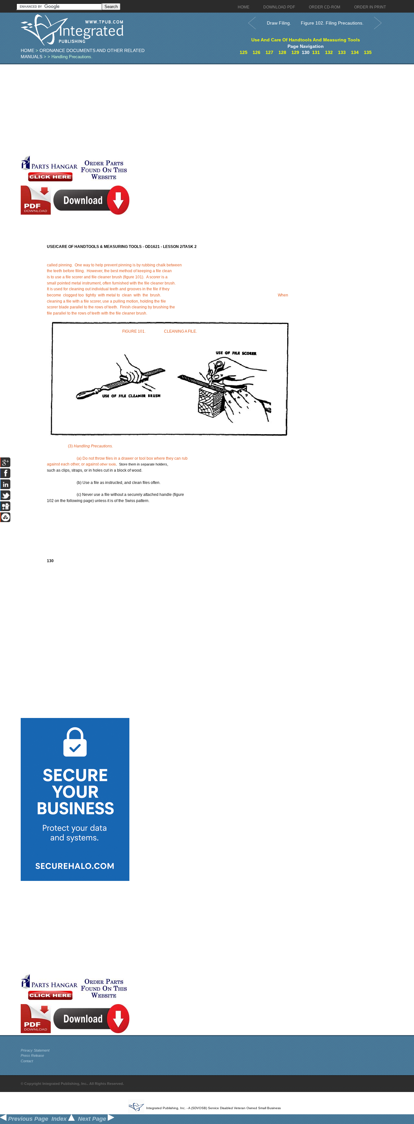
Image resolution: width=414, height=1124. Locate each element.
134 (355, 52)
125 (243, 52)
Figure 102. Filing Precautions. (332, 23)
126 (256, 52)
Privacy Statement (35, 1050)
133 (342, 52)
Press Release (32, 1055)
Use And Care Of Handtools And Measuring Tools (305, 39)
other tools (108, 464)
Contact (27, 1061)
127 (269, 52)
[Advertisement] (158, 109)
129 (295, 52)
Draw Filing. (279, 23)
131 (316, 52)
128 (282, 52)
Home (27, 50)
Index (59, 1119)
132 (329, 52)
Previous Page (27, 1119)
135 (368, 52)
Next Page (93, 1119)
